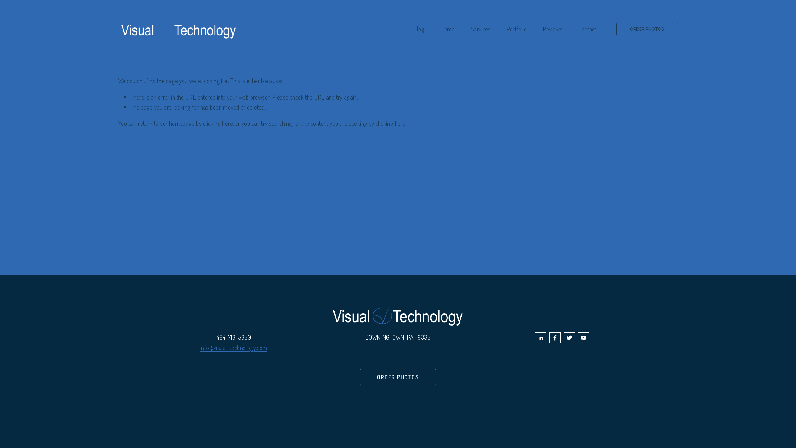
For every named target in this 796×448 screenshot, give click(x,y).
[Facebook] (555, 337)
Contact (587, 29)
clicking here (218, 123)
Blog (418, 29)
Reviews (552, 29)
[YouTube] (583, 337)
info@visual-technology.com (233, 347)
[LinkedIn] (540, 337)
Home (447, 29)
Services (481, 29)
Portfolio (517, 29)
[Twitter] (569, 337)
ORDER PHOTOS (647, 29)
